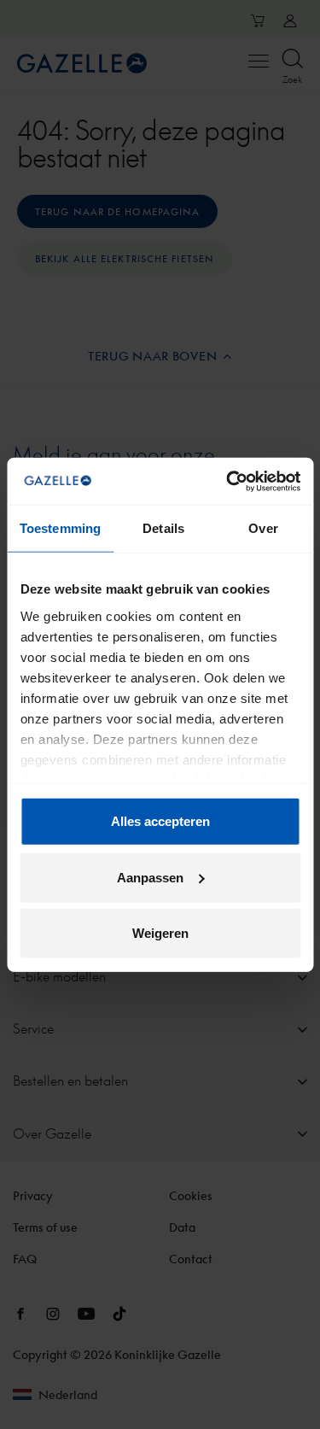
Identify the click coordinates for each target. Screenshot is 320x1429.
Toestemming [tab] (60, 528)
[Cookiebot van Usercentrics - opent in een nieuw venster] (227, 481)
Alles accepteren (160, 821)
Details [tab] (163, 528)
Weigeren (160, 933)
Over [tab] (262, 528)
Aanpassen (150, 877)
